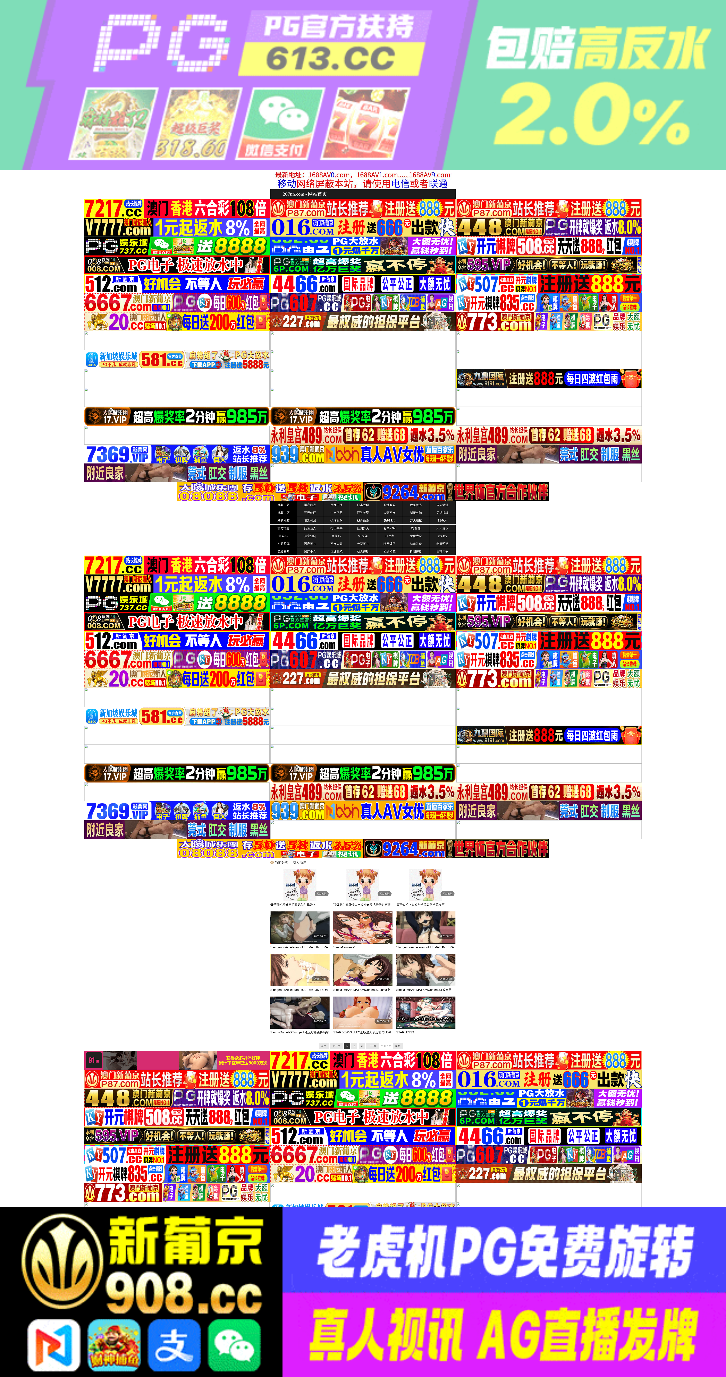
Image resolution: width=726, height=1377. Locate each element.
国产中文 (310, 551)
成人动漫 (442, 505)
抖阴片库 (284, 543)
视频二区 (284, 512)
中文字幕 (336, 512)
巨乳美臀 (363, 512)
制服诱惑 (442, 543)
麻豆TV (336, 536)
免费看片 (284, 551)
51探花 (363, 536)
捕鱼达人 (310, 528)
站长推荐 (284, 520)
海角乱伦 (416, 543)
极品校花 (389, 551)
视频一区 (284, 505)
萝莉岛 (442, 536)
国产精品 (310, 505)
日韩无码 (442, 551)
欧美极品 (416, 505)
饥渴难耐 (336, 520)
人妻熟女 (389, 512)
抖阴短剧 (416, 551)
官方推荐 (284, 528)
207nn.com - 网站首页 (305, 193)
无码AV (283, 536)
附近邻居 (310, 520)
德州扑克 (363, 528)
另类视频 (442, 512)
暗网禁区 (389, 543)
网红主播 (336, 505)
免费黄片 (363, 543)
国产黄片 (310, 543)
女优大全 (416, 536)
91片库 (389, 536)
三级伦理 (310, 512)
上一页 (336, 1045)
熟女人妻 (336, 543)
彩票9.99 (390, 528)
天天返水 (442, 528)
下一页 (373, 1045)
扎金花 (415, 528)
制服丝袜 (416, 512)
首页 (323, 1045)
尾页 (397, 1045)
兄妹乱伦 (336, 551)
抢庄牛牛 (336, 528)
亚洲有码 (389, 505)
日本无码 (363, 505)
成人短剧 (363, 551)
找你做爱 (363, 520)
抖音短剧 (310, 536)
